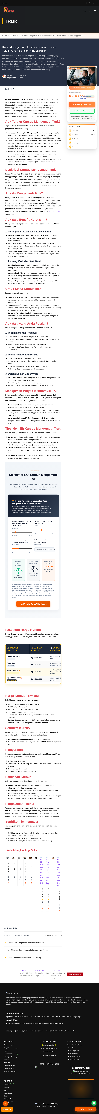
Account (4, 3)
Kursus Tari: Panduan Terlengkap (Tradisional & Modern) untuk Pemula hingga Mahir (20, 870)
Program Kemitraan (49, 1055)
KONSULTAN (39, 970)
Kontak (6, 1096)
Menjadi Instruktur (49, 1052)
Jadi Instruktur (10, 1054)
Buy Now (82, 104)
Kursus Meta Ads (72, 1053)
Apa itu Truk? (54, 211)
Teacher (9, 75)
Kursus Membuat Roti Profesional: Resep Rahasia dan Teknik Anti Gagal (48, 896)
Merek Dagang (8, 1093)
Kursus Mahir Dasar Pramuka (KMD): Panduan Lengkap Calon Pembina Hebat (42, 896)
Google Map (76, 1017)
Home (4, 36)
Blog (11, 1048)
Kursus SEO (70, 1048)
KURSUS (23, 970)
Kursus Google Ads (73, 1050)
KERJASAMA (55, 970)
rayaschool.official (39, 1023)
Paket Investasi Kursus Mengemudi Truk (42, 542)
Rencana (6, 1087)
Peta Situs (7, 1062)
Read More (7, 858)
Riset (5, 1090)
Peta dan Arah (8, 1099)
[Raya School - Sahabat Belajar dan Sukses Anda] (9, 10)
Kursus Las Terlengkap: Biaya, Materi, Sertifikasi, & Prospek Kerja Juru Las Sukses (14, 870)
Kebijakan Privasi (9, 1065)
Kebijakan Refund (9, 1068)
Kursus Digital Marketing (75, 1045)
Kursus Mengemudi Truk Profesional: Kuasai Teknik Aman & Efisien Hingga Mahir (59, 898)
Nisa (13, 1023)
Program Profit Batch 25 (49, 1048)
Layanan (6, 1051)
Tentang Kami (8, 1102)
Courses (15, 36)
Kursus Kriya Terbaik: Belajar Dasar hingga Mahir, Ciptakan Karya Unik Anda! (31, 870)
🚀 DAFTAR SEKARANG (85, 1109)
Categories (22, 75)
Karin (23, 1023)
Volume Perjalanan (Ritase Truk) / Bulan (43, 523)
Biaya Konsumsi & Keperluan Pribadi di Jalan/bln (21, 542)
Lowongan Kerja (11, 1057)
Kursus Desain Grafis (73, 1056)
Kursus (9, 1045)
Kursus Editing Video (73, 1059)
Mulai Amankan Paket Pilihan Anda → (33, 604)
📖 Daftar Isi (7, 1109)
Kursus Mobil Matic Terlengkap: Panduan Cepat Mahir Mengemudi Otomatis (25, 870)
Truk (21, 78)
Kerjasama (7, 1060)
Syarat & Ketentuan (10, 1071)
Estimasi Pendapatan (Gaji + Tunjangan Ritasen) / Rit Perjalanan (21, 524)
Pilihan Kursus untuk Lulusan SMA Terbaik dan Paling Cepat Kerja (8, 870)
